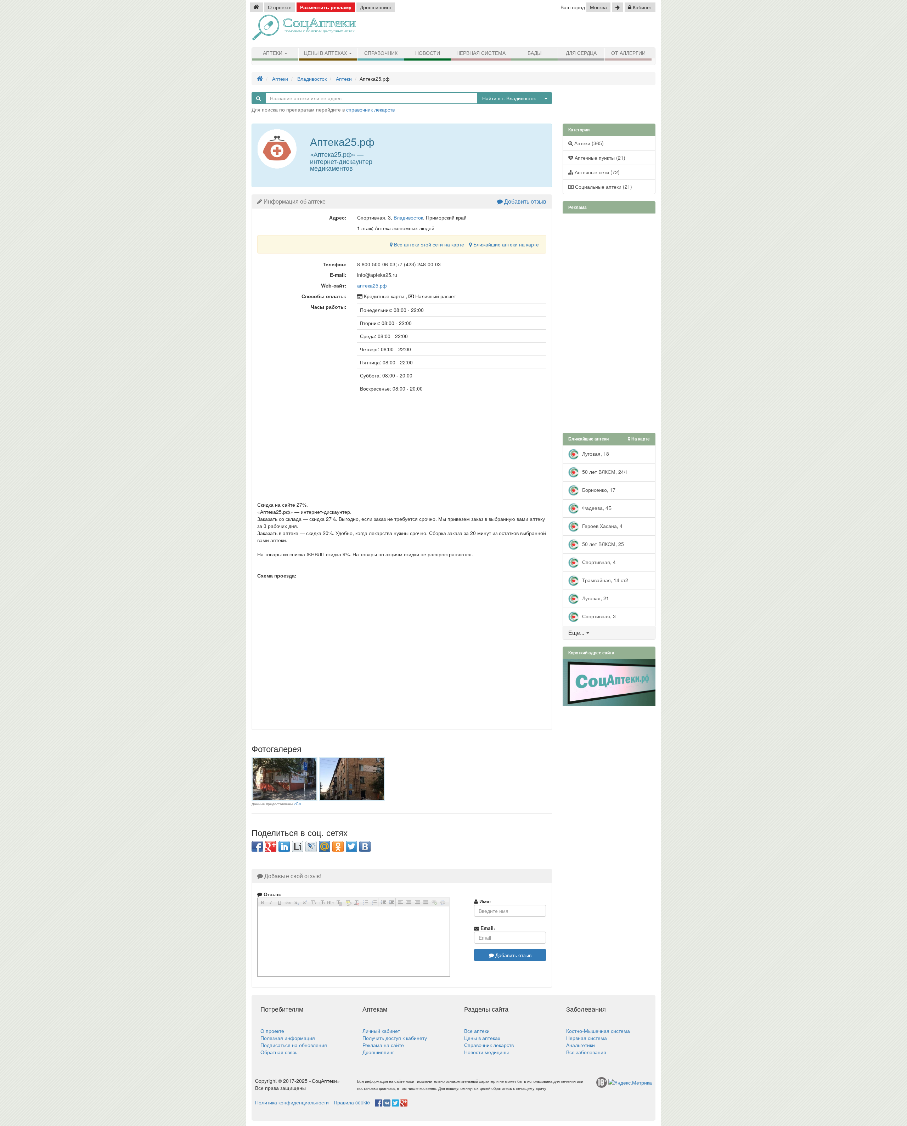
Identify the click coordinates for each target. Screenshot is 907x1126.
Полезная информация (287, 1037)
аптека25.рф (372, 285)
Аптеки (273, 53)
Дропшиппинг (375, 7)
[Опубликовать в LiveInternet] (297, 846)
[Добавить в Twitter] (351, 846)
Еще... (576, 633)
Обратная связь (278, 1052)
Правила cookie (352, 1102)
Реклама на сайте (383, 1044)
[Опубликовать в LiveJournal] (311, 846)
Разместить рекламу (325, 7)
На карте (640, 439)
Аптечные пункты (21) (599, 157)
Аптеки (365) (588, 143)
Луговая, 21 (595, 597)
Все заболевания (586, 1052)
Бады (534, 53)
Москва (598, 7)
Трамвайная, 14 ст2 (604, 579)
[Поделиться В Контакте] (365, 846)
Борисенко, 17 (598, 489)
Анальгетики (580, 1044)
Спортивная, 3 (598, 615)
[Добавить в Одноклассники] (338, 846)
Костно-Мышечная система (598, 1030)
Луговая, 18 (595, 453)
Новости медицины (486, 1052)
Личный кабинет (381, 1030)
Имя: (484, 901)
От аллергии (628, 53)
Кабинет (641, 7)
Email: (487, 928)
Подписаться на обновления (293, 1044)
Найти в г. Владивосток (509, 98)
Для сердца (581, 53)
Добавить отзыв (524, 201)
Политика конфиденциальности (292, 1102)
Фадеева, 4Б (596, 507)
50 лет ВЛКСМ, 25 (602, 543)
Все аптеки (477, 1030)
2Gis (297, 803)
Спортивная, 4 (598, 561)
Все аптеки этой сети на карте (428, 244)
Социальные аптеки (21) (603, 186)
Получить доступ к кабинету (394, 1037)
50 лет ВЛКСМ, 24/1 (604, 471)
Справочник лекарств (489, 1044)
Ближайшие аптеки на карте (505, 244)
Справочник (381, 53)
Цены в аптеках (326, 53)
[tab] (609, 632)
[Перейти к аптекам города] (617, 7)
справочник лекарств (370, 109)
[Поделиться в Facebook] (257, 846)
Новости (427, 53)
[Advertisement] (573, 30)
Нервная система (481, 53)
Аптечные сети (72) (596, 172)
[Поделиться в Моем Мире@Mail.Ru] (324, 846)
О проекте (280, 7)
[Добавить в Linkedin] (284, 846)
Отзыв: (272, 894)
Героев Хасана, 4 (601, 525)
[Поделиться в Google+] (270, 846)
